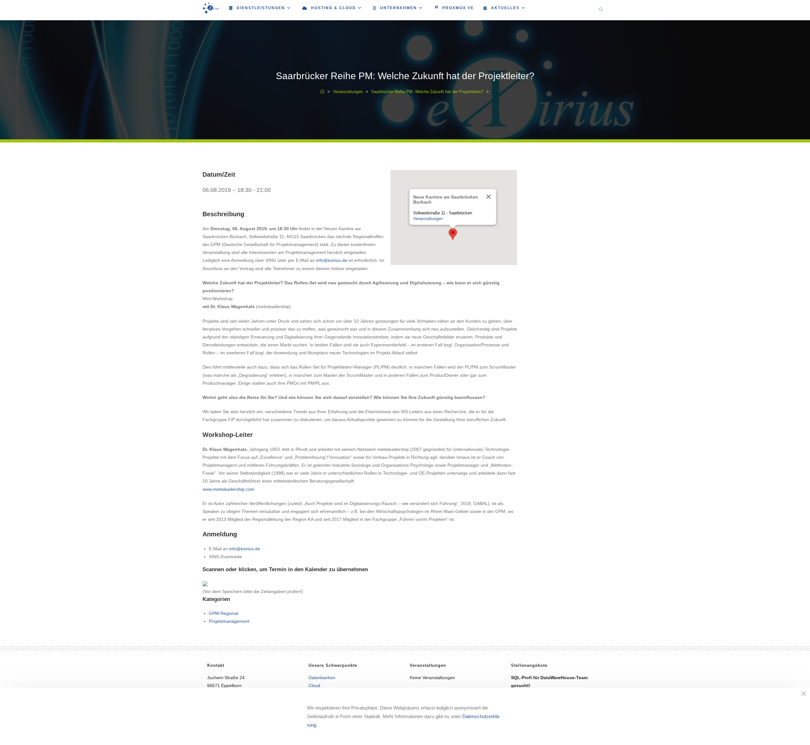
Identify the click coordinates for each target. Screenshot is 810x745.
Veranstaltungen (428, 218)
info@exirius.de (331, 260)
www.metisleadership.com (228, 489)
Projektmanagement (229, 621)
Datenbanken (321, 677)
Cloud (314, 685)
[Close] (488, 196)
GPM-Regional (223, 613)
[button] (453, 234)
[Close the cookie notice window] (803, 694)
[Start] (322, 91)
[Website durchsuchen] (600, 10)
